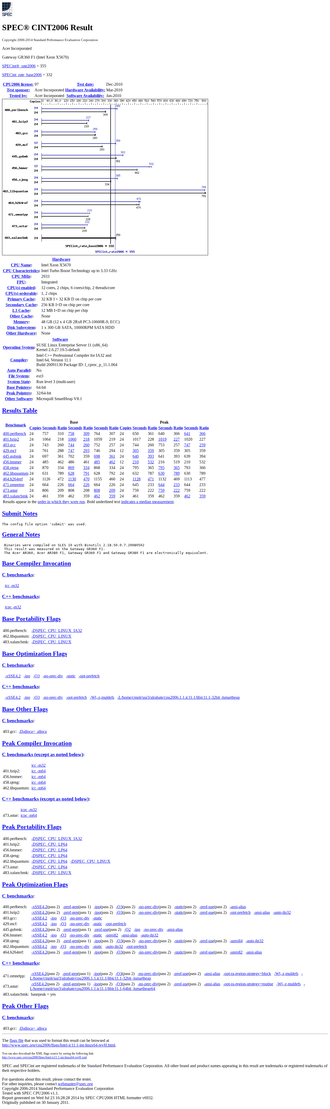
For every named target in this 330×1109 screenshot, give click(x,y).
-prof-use (206, 907)
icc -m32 (12, 585)
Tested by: (18, 95)
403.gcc (9, 445)
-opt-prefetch (89, 676)
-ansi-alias (238, 907)
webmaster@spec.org (75, 1084)
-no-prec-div (53, 676)
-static (71, 676)
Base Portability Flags (31, 618)
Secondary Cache (21, 305)
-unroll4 (236, 941)
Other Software (18, 399)
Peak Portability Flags (31, 826)
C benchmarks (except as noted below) (42, 754)
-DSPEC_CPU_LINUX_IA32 (56, 630)
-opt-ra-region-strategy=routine (248, 984)
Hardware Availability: (85, 90)
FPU (21, 282)
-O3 (36, 676)
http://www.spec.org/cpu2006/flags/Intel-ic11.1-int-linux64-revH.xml (44, 1057)
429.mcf (9, 450)
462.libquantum (15, 473)
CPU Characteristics (21, 270)
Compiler (18, 360)
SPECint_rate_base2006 (22, 75)
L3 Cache (20, 310)
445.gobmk (12, 456)
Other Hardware (21, 333)
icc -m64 (38, 771)
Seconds (49, 428)
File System (18, 376)
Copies (35, 428)
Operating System (18, 347)
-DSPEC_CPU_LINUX (51, 636)
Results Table (19, 410)
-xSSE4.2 (13, 676)
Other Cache (21, 316)
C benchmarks (17, 574)
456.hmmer (12, 462)
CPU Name (21, 265)
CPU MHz (21, 276)
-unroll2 (111, 935)
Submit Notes (19, 513)
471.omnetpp (13, 484)
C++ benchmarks (20, 596)
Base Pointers (18, 387)
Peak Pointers (18, 393)
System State (18, 381)
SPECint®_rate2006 (19, 66)
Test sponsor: (18, 90)
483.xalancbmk (15, 496)
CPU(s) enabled (21, 288)
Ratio (62, 428)
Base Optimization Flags (34, 653)
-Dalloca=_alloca (33, 731)
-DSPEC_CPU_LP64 (49, 844)
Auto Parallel (18, 370)
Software (60, 339)
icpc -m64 (29, 815)
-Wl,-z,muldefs (102, 697)
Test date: (85, 84)
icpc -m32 (13, 607)
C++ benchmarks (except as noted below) (45, 799)
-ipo (27, 676)
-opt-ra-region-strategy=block (247, 973)
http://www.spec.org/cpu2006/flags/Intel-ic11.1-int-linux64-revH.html (58, 1045)
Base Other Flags (25, 709)
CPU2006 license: (18, 84)
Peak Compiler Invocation (37, 743)
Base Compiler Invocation (36, 563)
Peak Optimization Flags (35, 884)
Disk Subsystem (21, 327)
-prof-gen (70, 907)
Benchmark (15, 425)
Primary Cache (20, 299)
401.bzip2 (11, 439)
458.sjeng (11, 467)
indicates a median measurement (147, 502)
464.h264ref (13, 479)
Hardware (61, 259)
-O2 (127, 929)
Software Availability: (85, 95)
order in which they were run (61, 502)
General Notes (21, 534)
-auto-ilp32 (282, 912)
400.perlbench (14, 433)
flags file (16, 1040)
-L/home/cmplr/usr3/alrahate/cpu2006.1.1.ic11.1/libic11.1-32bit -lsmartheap (178, 697)
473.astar (10, 490)
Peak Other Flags (25, 1006)
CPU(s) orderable (20, 293)
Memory (20, 322)
